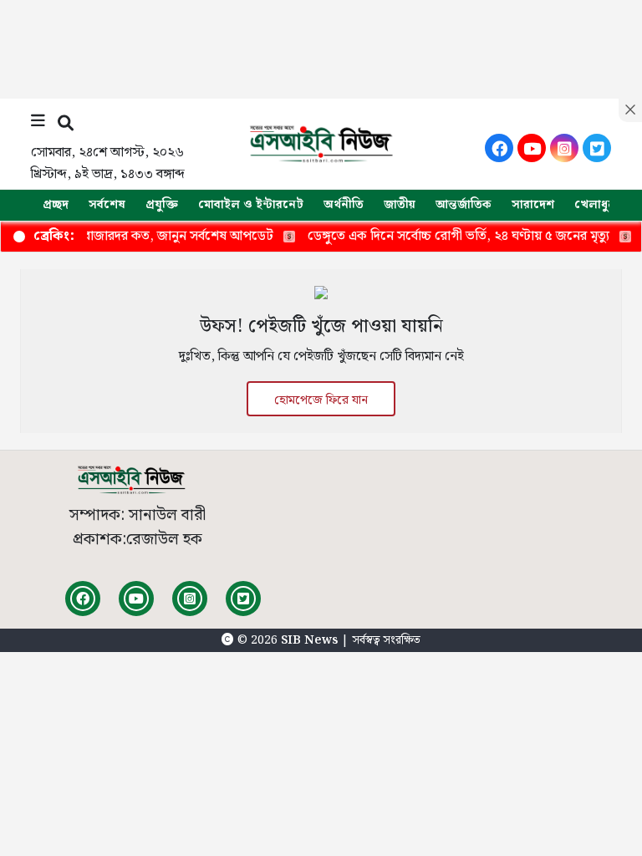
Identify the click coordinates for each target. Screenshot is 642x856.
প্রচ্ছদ (56, 205)
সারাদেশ (533, 205)
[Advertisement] (321, 46)
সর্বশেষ (107, 205)
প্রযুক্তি (161, 205)
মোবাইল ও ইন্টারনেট (250, 205)
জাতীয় (399, 205)
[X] (597, 148)
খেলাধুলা (596, 205)
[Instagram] (564, 148)
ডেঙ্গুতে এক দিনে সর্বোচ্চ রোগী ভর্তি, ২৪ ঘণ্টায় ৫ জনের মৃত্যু (447, 236)
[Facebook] (499, 148)
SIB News (311, 640)
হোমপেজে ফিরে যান (321, 400)
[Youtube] (531, 148)
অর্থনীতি (344, 205)
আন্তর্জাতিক (464, 205)
